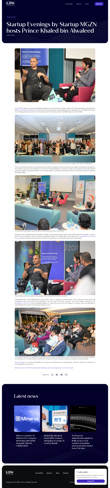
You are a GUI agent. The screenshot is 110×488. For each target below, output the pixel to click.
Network (65, 473)
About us (79, 4)
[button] (52, 374)
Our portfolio (69, 4)
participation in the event (22, 303)
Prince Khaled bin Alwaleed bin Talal (28, 110)
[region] (89, 477)
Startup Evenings (20, 362)
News (87, 4)
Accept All (90, 481)
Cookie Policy (94, 477)
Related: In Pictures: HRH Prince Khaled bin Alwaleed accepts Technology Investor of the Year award (44, 368)
